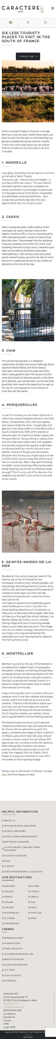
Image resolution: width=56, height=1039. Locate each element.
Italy (33, 902)
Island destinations (16, 964)
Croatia (8, 891)
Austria (34, 886)
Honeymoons (12, 943)
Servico (28, 1035)
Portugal (36, 912)
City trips (9, 970)
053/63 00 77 (10, 1003)
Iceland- (9, 902)
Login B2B (9, 1027)
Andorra (9, 886)
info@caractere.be (13, 1007)
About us (9, 820)
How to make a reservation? (20, 836)
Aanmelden (28, 1037)
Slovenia (9, 918)
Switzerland (11, 923)
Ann (4, 774)
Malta (33, 907)
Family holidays (13, 948)
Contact (9, 866)
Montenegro (11, 912)
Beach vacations (14, 959)
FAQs (7, 861)
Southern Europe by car (18, 954)
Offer (6, 1023)
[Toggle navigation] (51, 8)
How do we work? (15, 831)
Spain (33, 918)
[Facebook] (28, 22)
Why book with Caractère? (20, 826)
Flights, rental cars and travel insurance (22, 848)
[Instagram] (45, 22)
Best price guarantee (16, 842)
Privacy (7, 1020)
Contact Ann (27, 56)
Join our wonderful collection (23, 871)
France (8, 896)
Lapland (9, 907)
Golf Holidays (12, 975)
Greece (34, 896)
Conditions (9, 1013)
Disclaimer (9, 1017)
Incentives (10, 980)
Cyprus (34, 891)
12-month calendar (15, 855)
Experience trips (13, 938)
